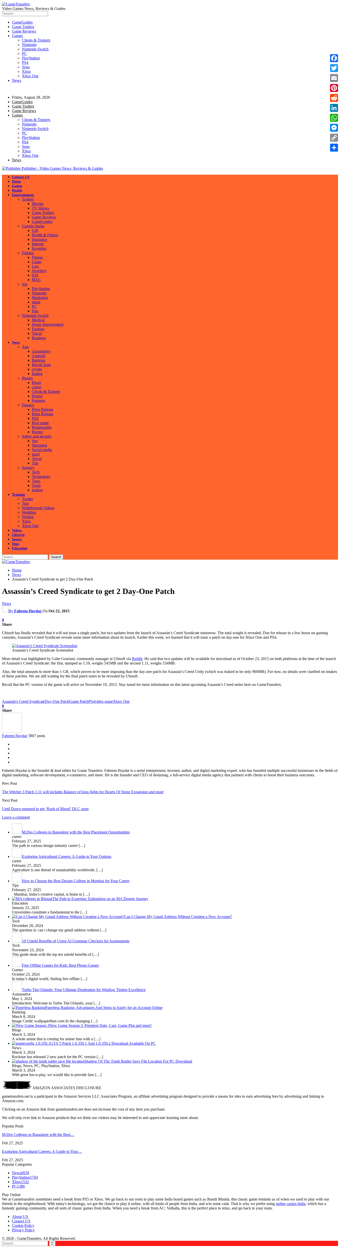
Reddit (137, 659)
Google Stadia (33, 226)
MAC (36, 280)
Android (38, 356)
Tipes (36, 481)
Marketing (40, 297)
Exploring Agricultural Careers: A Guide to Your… (42, 1151)
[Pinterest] (334, 88)
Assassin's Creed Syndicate (23, 701)
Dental (37, 396)
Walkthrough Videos (38, 508)
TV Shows (40, 208)
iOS (35, 275)
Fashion (38, 329)
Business (39, 338)
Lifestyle (18, 535)
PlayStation (31, 58)
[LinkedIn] (334, 108)
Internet (38, 244)
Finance (28, 405)
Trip (35, 463)
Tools (36, 485)
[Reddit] (334, 98)
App (25, 347)
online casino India (290, 1204)
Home (16, 181)
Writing (28, 517)
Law (35, 266)
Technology (41, 476)
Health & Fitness (45, 235)
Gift (35, 230)
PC (24, 53)
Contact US (20, 177)
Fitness (37, 257)
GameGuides (22, 22)
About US (20, 1216)
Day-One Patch (57, 701)
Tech (36, 472)
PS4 (25, 62)
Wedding (29, 512)
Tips (25, 503)
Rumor (37, 432)
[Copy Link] (334, 138)
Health (17, 190)
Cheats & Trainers (36, 40)
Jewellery (39, 271)
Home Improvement (47, 324)
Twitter (27, 499)
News (16, 80)
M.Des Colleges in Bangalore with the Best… (38, 1134)
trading (37, 490)
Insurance (39, 239)
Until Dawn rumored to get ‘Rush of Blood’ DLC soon (45, 809)
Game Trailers (23, 27)
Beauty (27, 378)
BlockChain (41, 365)
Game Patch (78, 701)
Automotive (41, 351)
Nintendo (29, 44)
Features (38, 400)
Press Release (42, 409)
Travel (37, 333)
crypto (37, 369)
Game (36, 262)
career (36, 387)
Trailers (28, 199)
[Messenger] (334, 128)
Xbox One (30, 76)
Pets (35, 311)
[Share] (334, 148)
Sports (17, 539)
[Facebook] (334, 58)
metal (36, 302)
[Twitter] (334, 68)
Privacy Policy (23, 1230)
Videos (17, 530)
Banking (38, 360)
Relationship (42, 427)
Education (19, 548)
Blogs (36, 382)
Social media (42, 450)
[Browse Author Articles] (12, 731)
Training (18, 495)
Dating (37, 374)
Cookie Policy (23, 1225)
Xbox (26, 71)
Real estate (40, 423)
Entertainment (23, 195)
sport (36, 454)
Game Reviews (24, 31)
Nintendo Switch (35, 49)
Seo (35, 441)
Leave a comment (16, 817)
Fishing (28, 253)
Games (17, 36)
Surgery (28, 467)
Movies (38, 204)
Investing (39, 248)
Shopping (39, 445)
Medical (38, 320)
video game (104, 701)
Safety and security (37, 436)
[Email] (334, 78)
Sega (26, 67)
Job (24, 284)
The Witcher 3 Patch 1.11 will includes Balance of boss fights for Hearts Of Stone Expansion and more (83, 792)
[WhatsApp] (334, 118)
